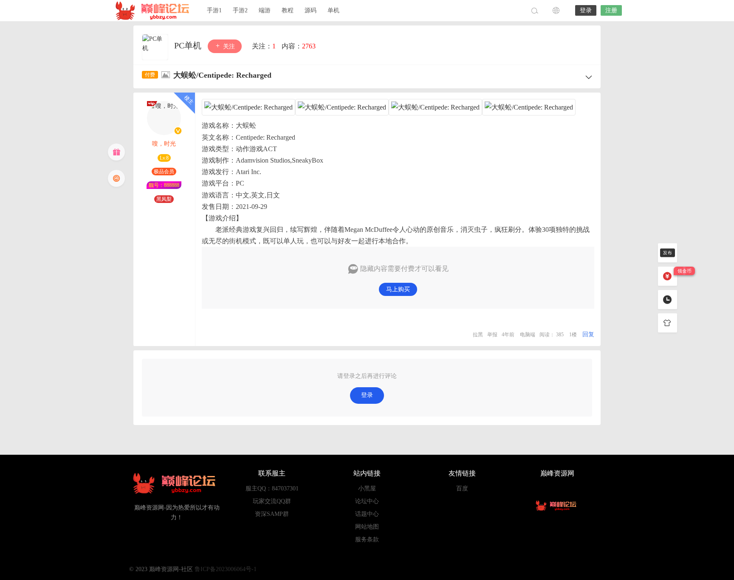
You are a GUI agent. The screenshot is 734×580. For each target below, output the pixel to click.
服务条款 (367, 539)
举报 (492, 335)
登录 (586, 10)
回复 (588, 334)
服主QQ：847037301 (272, 488)
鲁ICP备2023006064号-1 (226, 569)
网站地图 (367, 527)
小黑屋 (367, 488)
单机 (333, 10)
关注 (228, 46)
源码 (310, 10)
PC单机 (188, 45)
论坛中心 (367, 501)
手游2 (240, 10)
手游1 (214, 10)
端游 (265, 10)
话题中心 (367, 514)
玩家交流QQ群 (272, 501)
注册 (611, 10)
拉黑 (478, 335)
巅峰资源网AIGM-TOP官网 (154, 10)
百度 (462, 488)
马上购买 (398, 289)
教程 (288, 10)
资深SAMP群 (272, 514)
